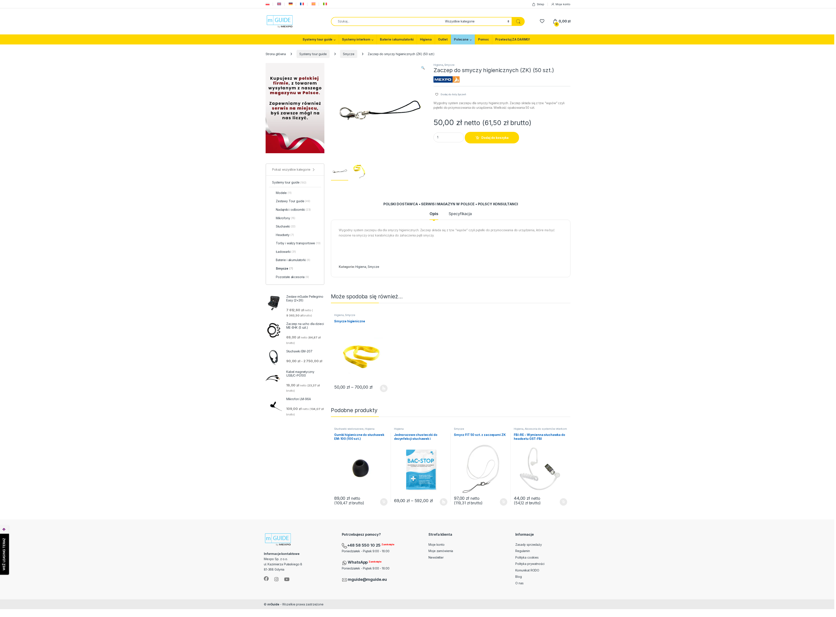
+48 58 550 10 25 (364, 545)
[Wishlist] (541, 21)
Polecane (461, 39)
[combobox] (387, 21)
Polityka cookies (527, 557)
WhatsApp (358, 562)
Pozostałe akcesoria (292, 277)
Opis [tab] (434, 214)
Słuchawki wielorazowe (349, 428)
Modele (284, 193)
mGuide (273, 604)
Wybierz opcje (382, 388)
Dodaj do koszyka (495, 137)
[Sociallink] (266, 578)
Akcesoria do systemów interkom (546, 428)
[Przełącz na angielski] (278, 4)
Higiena (426, 39)
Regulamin (522, 551)
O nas (519, 583)
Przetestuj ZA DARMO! (512, 39)
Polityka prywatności (529, 564)
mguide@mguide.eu (367, 579)
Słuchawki (285, 226)
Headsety (285, 235)
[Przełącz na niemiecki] (290, 4)
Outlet (443, 39)
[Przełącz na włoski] (324, 4)
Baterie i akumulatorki (397, 39)
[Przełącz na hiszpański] (313, 4)
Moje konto (563, 4)
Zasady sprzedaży (528, 544)
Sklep (540, 4)
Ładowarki (286, 251)
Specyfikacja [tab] (460, 214)
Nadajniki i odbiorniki (293, 209)
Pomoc (483, 39)
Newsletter (436, 557)
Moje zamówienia (440, 551)
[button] (423, 67)
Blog (518, 576)
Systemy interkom (356, 39)
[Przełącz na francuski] (301, 4)
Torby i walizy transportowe (298, 243)
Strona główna (276, 54)
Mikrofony (285, 218)
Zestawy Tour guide (293, 201)
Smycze (348, 54)
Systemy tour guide (317, 39)
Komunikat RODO (527, 570)
